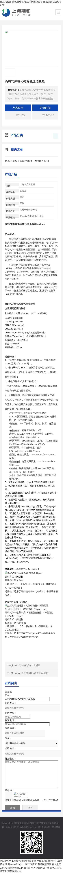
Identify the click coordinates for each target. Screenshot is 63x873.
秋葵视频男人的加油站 (18, 867)
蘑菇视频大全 (14, 871)
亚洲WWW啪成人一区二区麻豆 (21, 864)
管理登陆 (56, 827)
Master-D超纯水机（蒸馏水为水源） (32, 673)
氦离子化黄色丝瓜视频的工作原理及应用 (27, 161)
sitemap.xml (44, 827)
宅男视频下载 (44, 864)
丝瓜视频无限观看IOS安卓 (22, 860)
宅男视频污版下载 (40, 867)
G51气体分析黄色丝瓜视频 (27, 665)
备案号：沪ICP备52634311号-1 (21, 827)
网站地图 (4, 860)
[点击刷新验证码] (20, 794)
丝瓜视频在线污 (45, 860)
